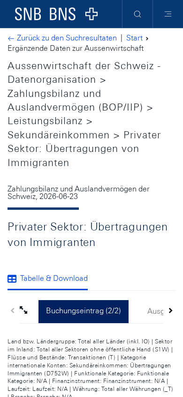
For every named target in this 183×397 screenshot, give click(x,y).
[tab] (51, 279)
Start (134, 37)
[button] (29, 311)
